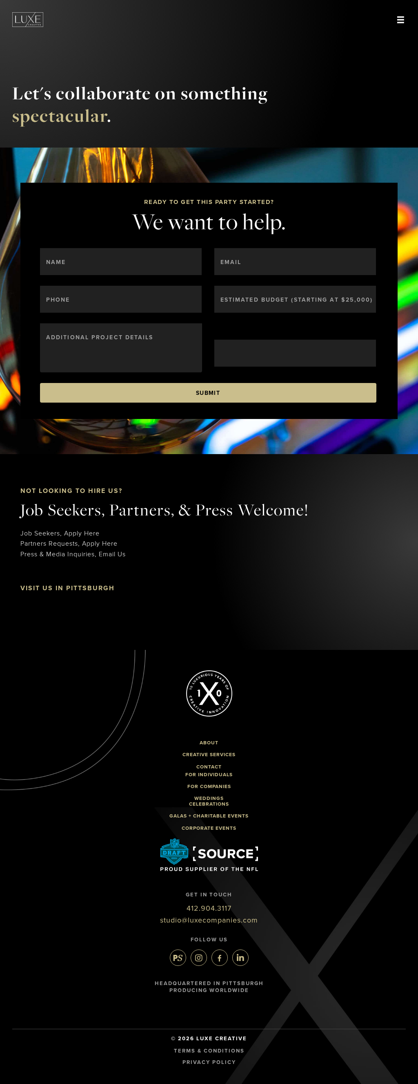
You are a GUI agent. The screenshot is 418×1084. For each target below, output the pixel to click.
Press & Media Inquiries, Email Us (73, 554)
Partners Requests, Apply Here (69, 544)
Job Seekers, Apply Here (60, 533)
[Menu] (400, 19)
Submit (208, 393)
